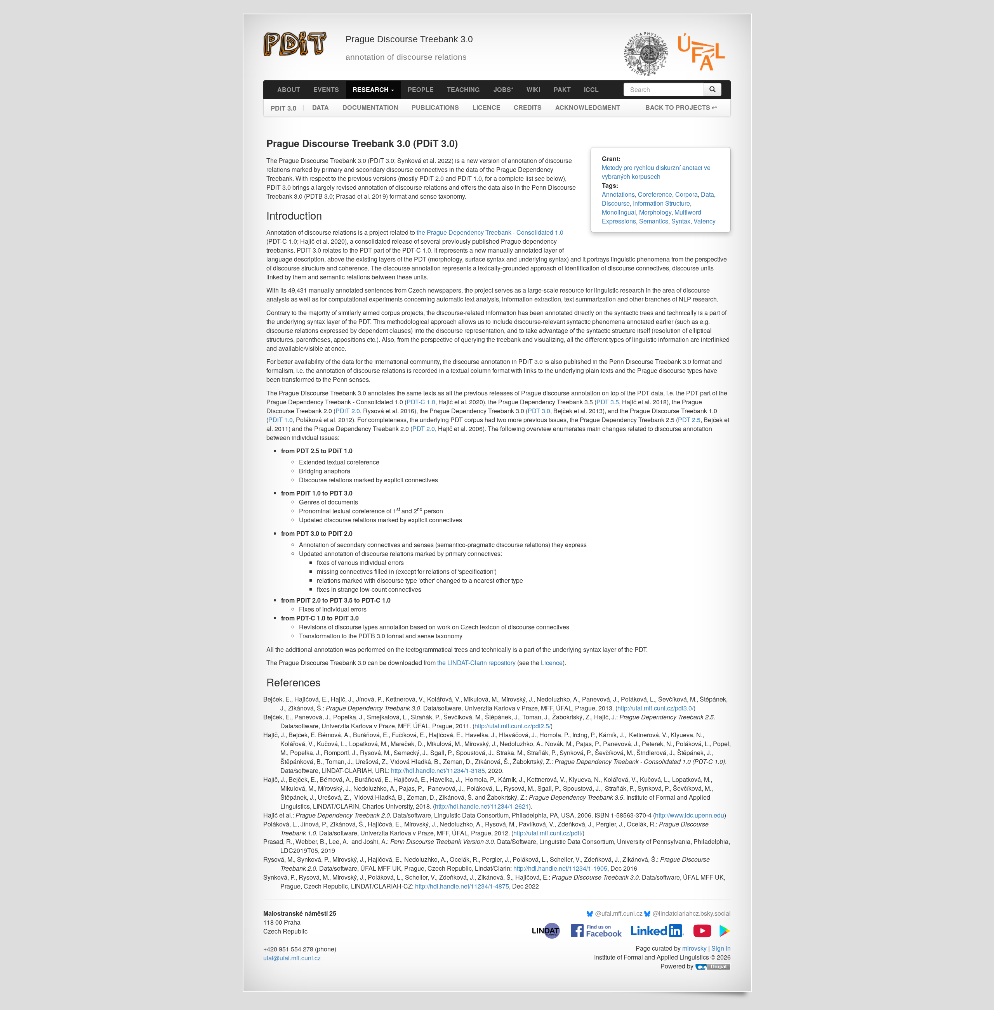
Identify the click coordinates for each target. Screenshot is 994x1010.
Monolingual (619, 212)
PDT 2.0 (423, 428)
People (421, 89)
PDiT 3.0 (283, 105)
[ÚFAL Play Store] (722, 929)
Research (371, 89)
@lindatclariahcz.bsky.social (692, 913)
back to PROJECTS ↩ (681, 107)
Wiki (533, 89)
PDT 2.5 (689, 419)
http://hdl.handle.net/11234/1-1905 (560, 868)
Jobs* (503, 89)
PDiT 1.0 (280, 419)
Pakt (562, 89)
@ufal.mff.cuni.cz (619, 913)
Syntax (680, 221)
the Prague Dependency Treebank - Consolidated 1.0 (490, 232)
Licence (486, 107)
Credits (528, 107)
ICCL (591, 89)
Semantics (653, 221)
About (288, 89)
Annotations (618, 194)
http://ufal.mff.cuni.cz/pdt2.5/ (512, 725)
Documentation (370, 107)
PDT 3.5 (607, 401)
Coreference (655, 194)
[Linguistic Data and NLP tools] (550, 929)
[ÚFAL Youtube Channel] (698, 929)
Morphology (655, 212)
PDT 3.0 (539, 410)
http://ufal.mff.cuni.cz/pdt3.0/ (655, 707)
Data (320, 107)
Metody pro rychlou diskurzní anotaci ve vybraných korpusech (656, 172)
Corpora (686, 194)
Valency (704, 221)
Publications (435, 107)
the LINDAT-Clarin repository (476, 662)
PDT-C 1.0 (421, 401)
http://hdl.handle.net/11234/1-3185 (438, 770)
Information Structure (661, 203)
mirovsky (694, 948)
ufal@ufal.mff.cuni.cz (292, 957)
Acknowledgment (587, 107)
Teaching (463, 89)
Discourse (616, 203)
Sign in (721, 948)
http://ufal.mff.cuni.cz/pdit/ (547, 832)
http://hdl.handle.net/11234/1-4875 (462, 886)
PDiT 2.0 (347, 410)
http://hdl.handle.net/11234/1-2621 (482, 806)
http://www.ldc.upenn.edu (689, 815)
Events (326, 89)
